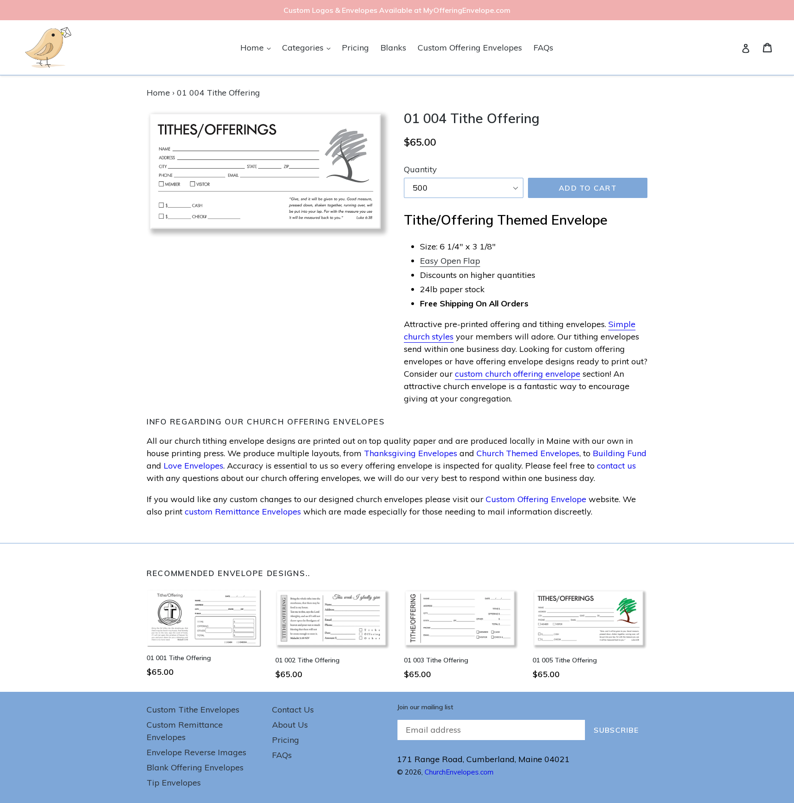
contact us (616, 465)
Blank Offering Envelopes (195, 767)
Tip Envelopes (174, 782)
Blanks (393, 47)
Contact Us (293, 709)
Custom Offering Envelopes (470, 47)
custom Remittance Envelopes (243, 511)
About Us (290, 724)
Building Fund (620, 453)
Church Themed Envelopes (527, 453)
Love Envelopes (193, 465)
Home (257, 47)
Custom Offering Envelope (536, 499)
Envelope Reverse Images (196, 752)
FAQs (543, 47)
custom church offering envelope (517, 373)
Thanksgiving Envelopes (410, 453)
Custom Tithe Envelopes (193, 709)
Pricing (355, 47)
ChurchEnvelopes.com (459, 772)
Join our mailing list (425, 707)
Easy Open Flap (450, 260)
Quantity (420, 169)
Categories (308, 47)
